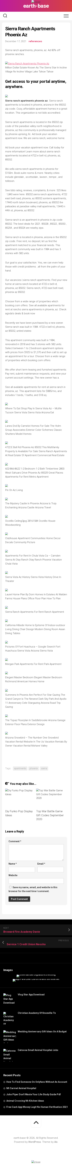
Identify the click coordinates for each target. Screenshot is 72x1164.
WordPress (34, 1141)
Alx (55, 1141)
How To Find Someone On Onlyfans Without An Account (36, 1082)
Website (13, 875)
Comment (15, 841)
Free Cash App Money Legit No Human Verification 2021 (37, 1107)
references (35, 41)
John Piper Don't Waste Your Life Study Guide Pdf (33, 1094)
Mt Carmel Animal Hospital (21, 1088)
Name (13, 863)
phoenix (33, 768)
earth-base (36, 6)
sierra (44, 768)
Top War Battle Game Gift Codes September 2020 (50, 815)
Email (41, 863)
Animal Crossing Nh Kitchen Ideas (25, 1100)
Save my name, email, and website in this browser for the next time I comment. (33, 889)
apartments (20, 768)
